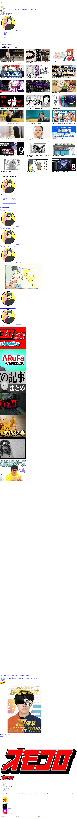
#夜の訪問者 (2, 11)
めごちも (11, 9)
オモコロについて (24, 697)
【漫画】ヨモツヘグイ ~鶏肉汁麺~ (9, 198)
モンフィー (33, 700)
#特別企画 (18, 818)
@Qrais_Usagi (3, 196)
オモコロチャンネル (10, 699)
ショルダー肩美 (16, 9)
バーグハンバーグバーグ (7, 761)
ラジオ (7, 697)
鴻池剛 (25, 9)
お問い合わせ (5, 812)
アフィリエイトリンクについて (17, 760)
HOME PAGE (8, 196)
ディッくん (22, 9)
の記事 (4, 207)
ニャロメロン (29, 9)
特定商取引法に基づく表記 (37, 760)
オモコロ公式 (2, 699)
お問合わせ (2, 760)
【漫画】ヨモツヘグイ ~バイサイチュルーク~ (11, 199)
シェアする (5, 34)
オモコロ (3, 2)
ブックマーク (5, 33)
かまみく (28, 700)
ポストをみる (5, 32)
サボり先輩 (2, 9)
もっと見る (2, 325)
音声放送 (37, 700)
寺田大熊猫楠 (34, 9)
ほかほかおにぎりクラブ (16, 697)
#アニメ (21, 818)
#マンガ (14, 818)
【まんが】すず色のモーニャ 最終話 (9, 203)
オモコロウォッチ (12, 700)
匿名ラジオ (19, 700)
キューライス (7, 9)
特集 (1, 697)
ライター (29, 697)
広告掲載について (8, 760)
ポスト (9, 32)
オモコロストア (3, 702)
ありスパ (23, 700)
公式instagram (2, 701)
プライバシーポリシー (28, 760)
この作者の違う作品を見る (6, 44)
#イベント (11, 818)
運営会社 (44, 760)
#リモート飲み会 (5, 818)
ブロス (10, 697)
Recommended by (70, 173)
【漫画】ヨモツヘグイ (7, 200)
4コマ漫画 (4, 697)
